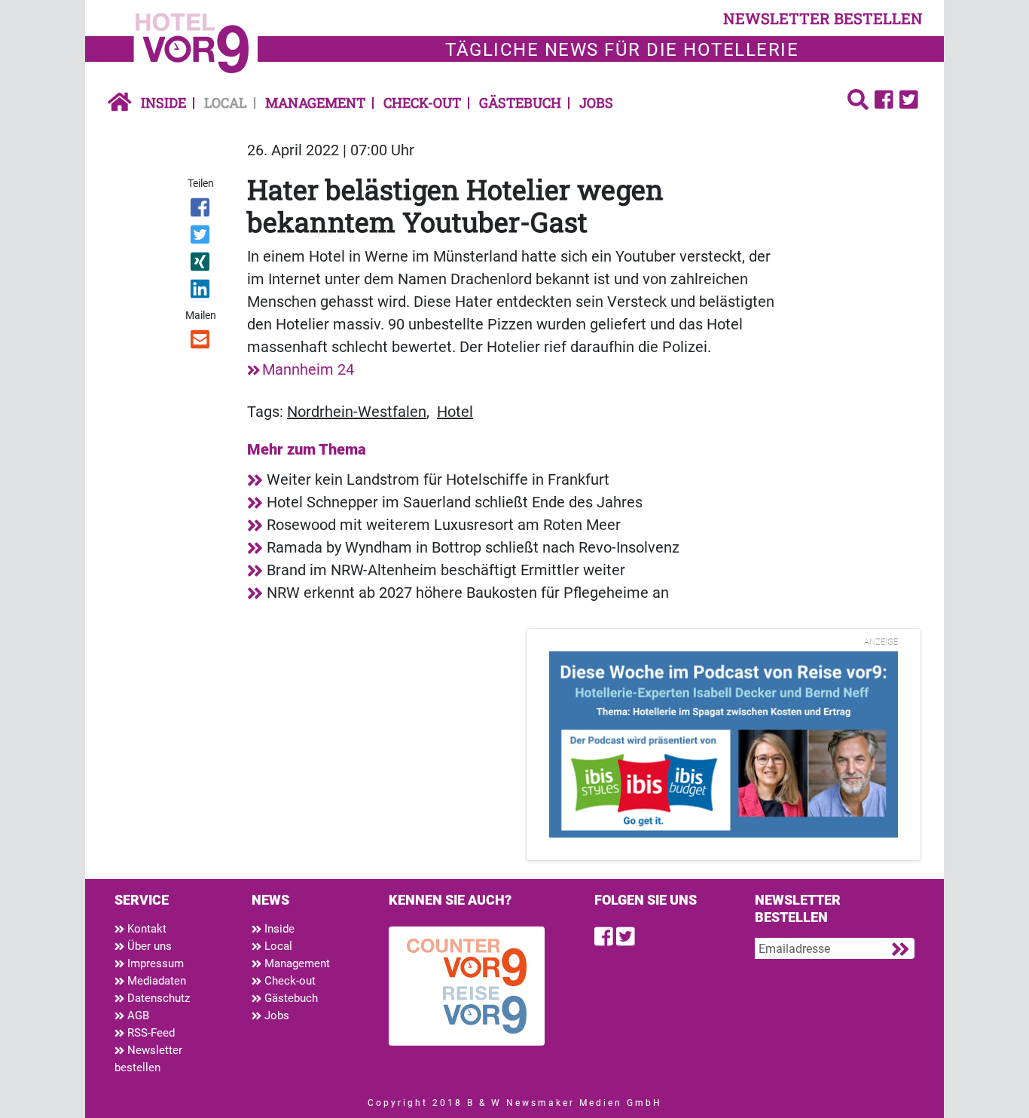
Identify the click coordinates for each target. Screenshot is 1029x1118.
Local (225, 102)
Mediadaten (155, 981)
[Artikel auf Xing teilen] (201, 264)
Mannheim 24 (308, 369)
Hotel (455, 412)
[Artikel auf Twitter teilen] (201, 237)
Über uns (148, 946)
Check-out (422, 102)
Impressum (154, 963)
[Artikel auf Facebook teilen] (201, 210)
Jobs (596, 102)
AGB (136, 1015)
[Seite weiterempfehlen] (201, 342)
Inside (163, 102)
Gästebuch (520, 102)
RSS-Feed (149, 1033)
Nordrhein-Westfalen (356, 412)
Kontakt (145, 929)
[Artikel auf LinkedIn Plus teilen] (201, 291)
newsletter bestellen (823, 18)
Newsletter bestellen (148, 1058)
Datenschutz (157, 998)
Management (315, 102)
